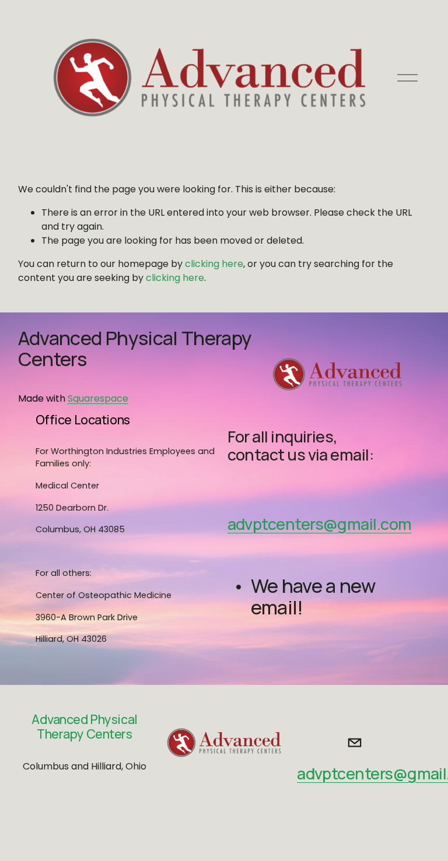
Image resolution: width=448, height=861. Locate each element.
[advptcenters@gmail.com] (355, 743)
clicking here (214, 263)
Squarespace (98, 398)
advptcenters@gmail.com (320, 524)
